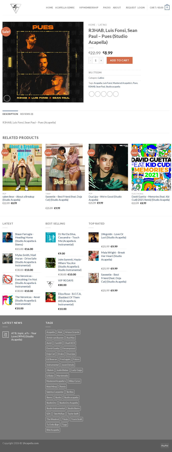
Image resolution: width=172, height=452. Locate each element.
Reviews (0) (26, 114)
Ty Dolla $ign (53, 424)
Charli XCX (70, 343)
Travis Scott (76, 419)
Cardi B (58, 343)
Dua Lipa (71, 354)
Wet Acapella (53, 430)
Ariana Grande (72, 332)
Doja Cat (51, 354)
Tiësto (65, 419)
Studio (58, 397)
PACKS (106, 7)
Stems (49, 397)
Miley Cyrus (74, 381)
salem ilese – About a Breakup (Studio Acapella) (18, 198)
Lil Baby (50, 375)
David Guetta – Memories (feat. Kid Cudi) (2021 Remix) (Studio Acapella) (151, 198)
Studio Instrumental (56, 408)
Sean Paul (100, 86)
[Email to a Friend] (103, 94)
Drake (61, 354)
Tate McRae (58, 413)
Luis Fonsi (107, 83)
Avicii (49, 343)
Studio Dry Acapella (68, 402)
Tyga (64, 424)
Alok (60, 332)
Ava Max (71, 337)
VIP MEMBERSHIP (88, 7)
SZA (48, 413)
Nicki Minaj (52, 386)
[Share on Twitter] (97, 94)
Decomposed (68, 348)
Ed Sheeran (52, 359)
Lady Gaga (77, 370)
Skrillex (70, 392)
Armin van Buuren (55, 337)
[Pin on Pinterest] (110, 94)
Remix (63, 386)
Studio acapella (113, 86)
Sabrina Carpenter (55, 392)
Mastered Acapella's (122, 83)
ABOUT (117, 7)
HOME (49, 7)
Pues (135, 83)
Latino (102, 24)
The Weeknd (53, 419)
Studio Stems (74, 408)
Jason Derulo (68, 364)
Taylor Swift (73, 413)
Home (92, 24)
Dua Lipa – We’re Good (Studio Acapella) (105, 198)
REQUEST (131, 7)
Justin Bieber (63, 370)
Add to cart (119, 60)
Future (76, 359)
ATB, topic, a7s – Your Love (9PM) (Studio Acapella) (23, 336)
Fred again (65, 359)
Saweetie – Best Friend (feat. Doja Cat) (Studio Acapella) (64, 198)
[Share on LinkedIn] (116, 94)
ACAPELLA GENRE (64, 7)
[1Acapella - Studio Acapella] (19, 7)
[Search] (42, 7)
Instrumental (53, 364)
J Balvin (50, 370)
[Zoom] (7, 98)
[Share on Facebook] (91, 94)
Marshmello (62, 375)
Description (10, 114)
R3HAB (92, 86)
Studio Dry (51, 402)
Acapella (98, 83)
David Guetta (53, 348)
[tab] (10, 114)
